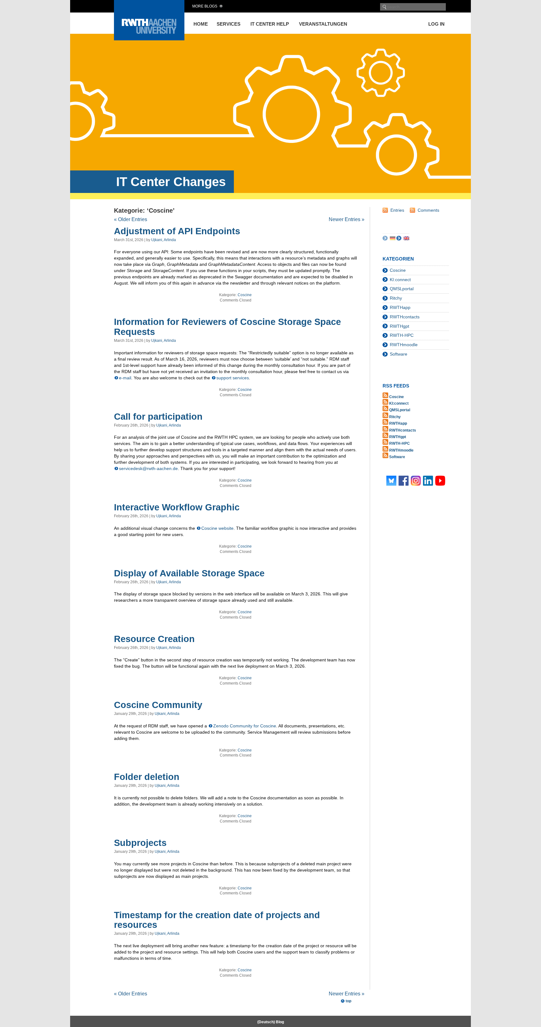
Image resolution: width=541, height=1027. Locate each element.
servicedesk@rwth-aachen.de (148, 468)
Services (228, 24)
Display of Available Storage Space (189, 573)
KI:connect (400, 279)
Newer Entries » (346, 219)
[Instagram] (415, 480)
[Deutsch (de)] (392, 237)
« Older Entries (130, 219)
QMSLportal (402, 288)
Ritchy (396, 298)
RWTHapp (400, 307)
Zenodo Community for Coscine (244, 725)
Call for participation (158, 417)
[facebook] (403, 480)
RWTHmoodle (404, 344)
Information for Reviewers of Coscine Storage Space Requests (227, 327)
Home (200, 24)
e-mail (125, 377)
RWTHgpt (399, 326)
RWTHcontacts (405, 316)
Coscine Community (158, 705)
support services (232, 377)
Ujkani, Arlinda (163, 240)
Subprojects (140, 843)
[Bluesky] (391, 480)
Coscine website (217, 528)
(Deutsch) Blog (270, 1022)
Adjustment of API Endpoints (177, 231)
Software (398, 354)
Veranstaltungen (323, 24)
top (348, 1001)
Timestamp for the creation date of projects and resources (217, 920)
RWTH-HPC (402, 335)
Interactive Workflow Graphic (177, 507)
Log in (436, 24)
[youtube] (440, 480)
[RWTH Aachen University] (149, 38)
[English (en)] (406, 237)
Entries (397, 210)
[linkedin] (428, 480)
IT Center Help (269, 24)
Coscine (245, 295)
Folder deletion (146, 777)
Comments (428, 210)
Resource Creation (154, 639)
